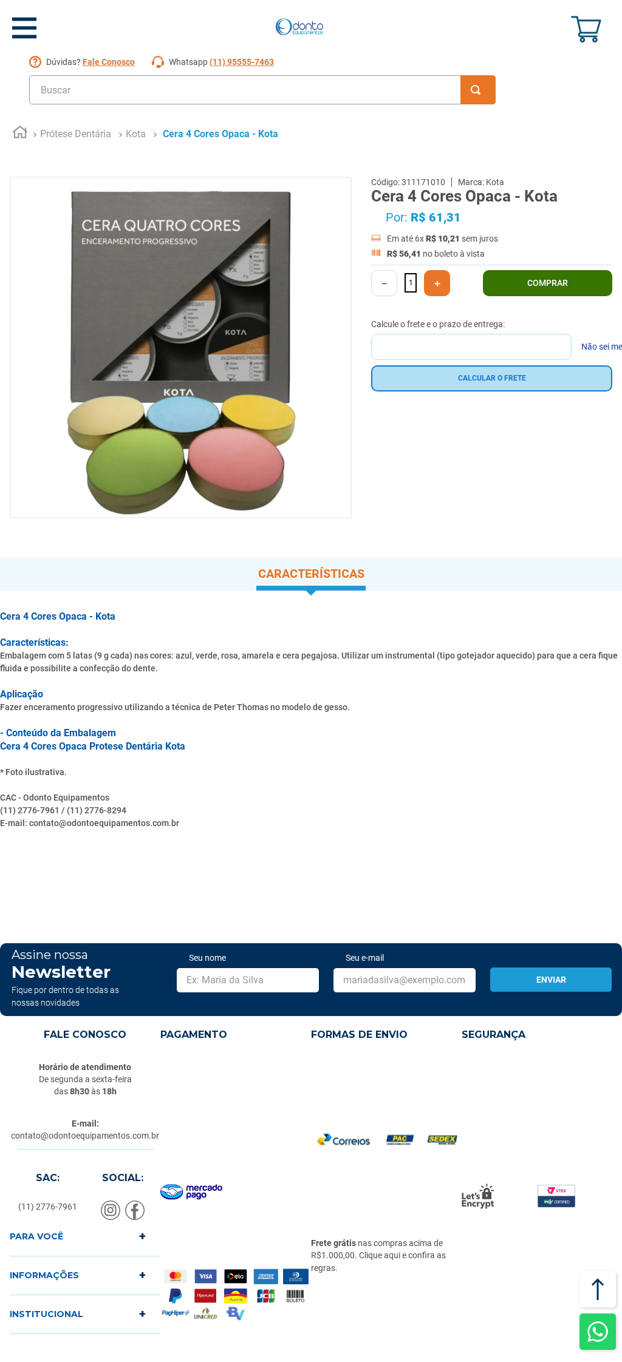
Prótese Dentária (75, 134)
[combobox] (262, 89)
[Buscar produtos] (478, 89)
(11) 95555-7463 (242, 62)
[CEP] (471, 339)
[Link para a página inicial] (20, 134)
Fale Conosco (109, 62)
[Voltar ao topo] (597, 1289)
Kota (136, 134)
